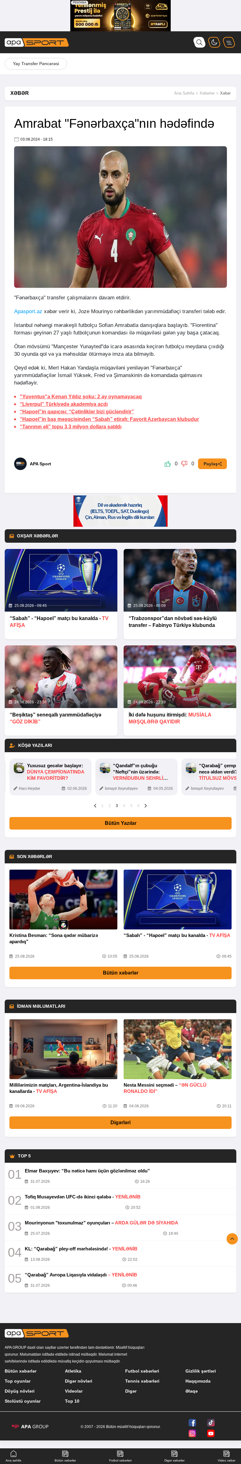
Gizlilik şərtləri (200, 1370)
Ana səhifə (13, 1460)
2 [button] (110, 806)
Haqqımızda (198, 1381)
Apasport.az (28, 311)
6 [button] (138, 806)
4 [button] (124, 806)
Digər (131, 1391)
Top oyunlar (17, 1381)
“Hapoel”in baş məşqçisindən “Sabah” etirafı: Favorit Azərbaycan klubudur (109, 419)
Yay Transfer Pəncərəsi (36, 63)
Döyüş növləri (20, 1391)
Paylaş (211, 463)
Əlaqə (191, 1391)
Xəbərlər (207, 93)
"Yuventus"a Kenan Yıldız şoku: (81, 396)
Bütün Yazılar (121, 823)
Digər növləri (78, 1381)
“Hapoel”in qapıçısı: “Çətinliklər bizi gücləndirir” (77, 411)
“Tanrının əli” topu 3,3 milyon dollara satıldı (70, 426)
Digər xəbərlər (174, 1460)
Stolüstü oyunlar (22, 1401)
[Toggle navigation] (229, 42)
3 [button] (117, 806)
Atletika (73, 1370)
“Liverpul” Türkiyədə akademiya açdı (64, 404)
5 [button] (131, 806)
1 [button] (102, 806)
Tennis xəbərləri (142, 1381)
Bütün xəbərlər (120, 972)
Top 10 (72, 1401)
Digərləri (120, 1122)
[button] (95, 805)
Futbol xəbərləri (142, 1370)
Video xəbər (226, 1460)
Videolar (74, 1391)
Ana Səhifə (184, 93)
